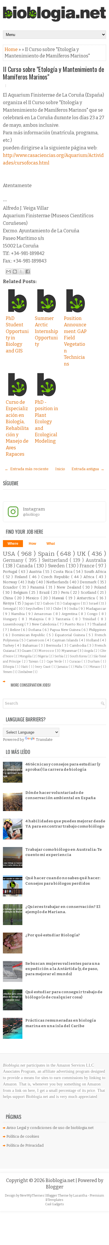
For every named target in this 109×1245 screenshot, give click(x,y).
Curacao (75, 661)
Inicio (60, 469)
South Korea (78, 656)
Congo (93, 614)
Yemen (8, 672)
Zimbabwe (25, 672)
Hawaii (59, 598)
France (88, 566)
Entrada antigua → (88, 469)
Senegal (10, 609)
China (9, 598)
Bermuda (54, 645)
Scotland (89, 592)
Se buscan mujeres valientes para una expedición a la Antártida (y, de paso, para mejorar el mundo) (62, 968)
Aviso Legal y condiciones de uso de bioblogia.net (50, 1127)
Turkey (9, 645)
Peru (65, 592)
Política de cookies (22, 1136)
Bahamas (30, 645)
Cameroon (35, 640)
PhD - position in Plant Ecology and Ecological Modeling (46, 421)
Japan (30, 603)
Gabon (49, 603)
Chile (57, 609)
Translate (44, 739)
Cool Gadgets (54, 1204)
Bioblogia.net (61, 1180)
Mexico (33, 598)
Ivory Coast (43, 667)
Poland (100, 587)
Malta (79, 667)
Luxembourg (13, 624)
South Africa (95, 571)
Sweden (57, 566)
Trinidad (90, 619)
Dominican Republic (29, 635)
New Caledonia (44, 624)
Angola (89, 651)
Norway (10, 582)
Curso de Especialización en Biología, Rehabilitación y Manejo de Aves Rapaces (17, 428)
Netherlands (58, 582)
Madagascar (96, 609)
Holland (93, 640)
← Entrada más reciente (27, 469)
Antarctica (87, 598)
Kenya (9, 603)
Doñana (35, 630)
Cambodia (78, 645)
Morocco (46, 651)
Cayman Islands (65, 640)
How (32, 544)
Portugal (11, 571)
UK (82, 554)
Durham (94, 661)
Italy (32, 582)
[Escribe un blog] (15, 271)
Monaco (95, 667)
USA (10, 554)
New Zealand (70, 587)
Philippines (97, 630)
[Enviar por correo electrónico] (8, 271)
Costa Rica (63, 571)
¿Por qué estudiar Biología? (52, 935)
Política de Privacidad (25, 1145)
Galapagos (71, 603)
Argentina (70, 614)
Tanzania (64, 619)
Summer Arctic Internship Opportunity (46, 331)
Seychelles (35, 609)
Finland (22, 577)
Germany (14, 560)
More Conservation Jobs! (31, 685)
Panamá (38, 587)
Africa (89, 577)
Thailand (99, 624)
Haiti (25, 667)
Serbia (59, 656)
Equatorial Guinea (70, 635)
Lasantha (80, 1195)
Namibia (18, 614)
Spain (47, 554)
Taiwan (33, 661)
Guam (27, 651)
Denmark (89, 582)
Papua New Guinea (65, 630)
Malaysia (37, 619)
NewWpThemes (32, 1195)
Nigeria (43, 656)
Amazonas (43, 614)
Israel (94, 603)
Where (13, 544)
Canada (25, 566)
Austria (36, 571)
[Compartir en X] (21, 271)
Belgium (21, 592)
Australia (96, 560)
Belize (15, 630)
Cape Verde (55, 661)
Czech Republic (56, 577)
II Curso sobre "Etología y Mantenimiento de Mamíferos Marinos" (53, 72)
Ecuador (11, 587)
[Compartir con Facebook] (28, 271)
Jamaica (63, 667)
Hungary (11, 619)
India (73, 609)
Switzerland (56, 560)
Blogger (54, 1187)
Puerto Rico (75, 624)
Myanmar (69, 651)
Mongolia (25, 656)
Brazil (45, 592)
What (51, 544)
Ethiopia (9, 667)
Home (12, 49)
